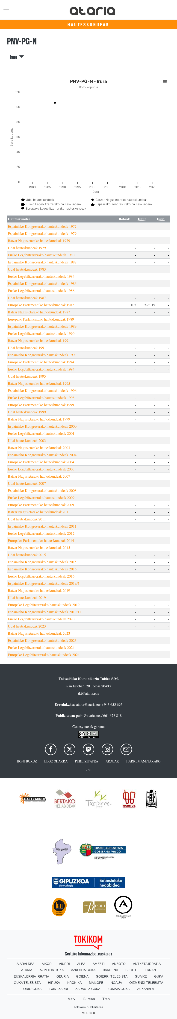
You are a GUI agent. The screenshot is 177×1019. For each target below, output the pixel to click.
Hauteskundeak (88, 24)
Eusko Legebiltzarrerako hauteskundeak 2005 (41, 469)
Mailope (96, 982)
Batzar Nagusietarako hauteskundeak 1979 (39, 240)
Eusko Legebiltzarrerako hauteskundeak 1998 (41, 397)
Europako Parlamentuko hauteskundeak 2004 (41, 461)
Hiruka (54, 982)
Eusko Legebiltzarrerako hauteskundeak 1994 (41, 369)
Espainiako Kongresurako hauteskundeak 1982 (42, 262)
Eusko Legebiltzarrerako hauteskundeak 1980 (41, 254)
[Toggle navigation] (6, 11)
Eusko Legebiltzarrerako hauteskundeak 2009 (41, 497)
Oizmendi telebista (146, 982)
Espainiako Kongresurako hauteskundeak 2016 (42, 568)
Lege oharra (56, 761)
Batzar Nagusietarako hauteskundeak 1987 (39, 311)
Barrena (110, 970)
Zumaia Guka (119, 989)
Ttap (106, 999)
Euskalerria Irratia (31, 976)
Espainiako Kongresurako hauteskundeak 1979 (42, 233)
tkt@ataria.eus (88, 693)
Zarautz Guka (87, 989)
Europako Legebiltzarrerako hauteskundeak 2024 (44, 654)
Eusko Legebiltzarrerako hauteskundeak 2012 (41, 533)
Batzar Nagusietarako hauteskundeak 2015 (39, 547)
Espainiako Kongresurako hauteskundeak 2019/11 (44, 611)
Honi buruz (27, 761)
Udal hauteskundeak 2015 (27, 554)
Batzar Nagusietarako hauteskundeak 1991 (39, 340)
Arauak (112, 761)
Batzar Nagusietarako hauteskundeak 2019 (39, 590)
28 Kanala (145, 989)
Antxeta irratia (147, 964)
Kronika (74, 982)
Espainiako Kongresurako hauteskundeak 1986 (42, 283)
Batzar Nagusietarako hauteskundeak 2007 (39, 476)
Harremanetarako (143, 761)
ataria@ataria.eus (88, 704)
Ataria (26, 970)
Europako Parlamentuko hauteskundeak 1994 (41, 361)
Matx (71, 999)
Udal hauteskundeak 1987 (27, 297)
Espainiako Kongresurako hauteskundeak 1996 (42, 390)
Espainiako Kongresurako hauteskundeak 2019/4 (43, 583)
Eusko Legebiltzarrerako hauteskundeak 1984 (41, 276)
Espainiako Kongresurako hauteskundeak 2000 (42, 426)
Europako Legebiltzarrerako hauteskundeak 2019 (44, 604)
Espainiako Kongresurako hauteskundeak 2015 (42, 561)
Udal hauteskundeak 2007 (27, 483)
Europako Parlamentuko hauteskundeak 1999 (41, 404)
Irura (14, 57)
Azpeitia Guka (52, 970)
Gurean (89, 999)
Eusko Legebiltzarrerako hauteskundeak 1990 (41, 333)
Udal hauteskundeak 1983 (27, 269)
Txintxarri (58, 989)
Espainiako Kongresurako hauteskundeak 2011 (42, 526)
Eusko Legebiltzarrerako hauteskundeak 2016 (41, 576)
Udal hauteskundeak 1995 (27, 376)
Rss (88, 770)
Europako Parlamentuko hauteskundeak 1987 (41, 304)
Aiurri (64, 964)
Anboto (119, 964)
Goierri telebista (111, 976)
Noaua (116, 982)
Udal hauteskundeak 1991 (27, 347)
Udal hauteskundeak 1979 (27, 247)
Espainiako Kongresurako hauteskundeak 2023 (42, 640)
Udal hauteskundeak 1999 (27, 411)
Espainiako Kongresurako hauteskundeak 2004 (42, 454)
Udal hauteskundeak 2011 (27, 519)
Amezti (99, 964)
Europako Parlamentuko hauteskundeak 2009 (41, 504)
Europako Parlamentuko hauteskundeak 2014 (41, 540)
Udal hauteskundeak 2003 (27, 440)
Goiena (82, 976)
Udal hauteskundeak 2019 (27, 597)
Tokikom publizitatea (88, 1007)
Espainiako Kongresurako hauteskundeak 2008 (42, 490)
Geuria (62, 976)
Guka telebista (27, 982)
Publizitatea (86, 761)
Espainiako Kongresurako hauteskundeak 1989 (42, 326)
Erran (150, 970)
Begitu (131, 970)
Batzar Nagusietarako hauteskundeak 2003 (39, 447)
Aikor (47, 964)
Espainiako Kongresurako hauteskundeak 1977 (42, 226)
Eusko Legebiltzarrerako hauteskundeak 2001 (41, 433)
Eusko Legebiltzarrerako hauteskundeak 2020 (41, 618)
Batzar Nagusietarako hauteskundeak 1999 (39, 419)
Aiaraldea (25, 964)
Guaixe (141, 976)
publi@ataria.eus (88, 715)
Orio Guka (32, 989)
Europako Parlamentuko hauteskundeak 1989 (41, 319)
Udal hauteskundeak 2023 (27, 626)
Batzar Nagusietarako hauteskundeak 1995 (39, 383)
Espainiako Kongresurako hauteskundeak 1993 (42, 354)
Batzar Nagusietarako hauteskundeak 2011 (39, 511)
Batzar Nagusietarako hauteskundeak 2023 (39, 633)
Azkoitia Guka (83, 970)
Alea (81, 964)
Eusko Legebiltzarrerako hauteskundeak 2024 (41, 647)
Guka (158, 976)
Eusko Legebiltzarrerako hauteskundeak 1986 (41, 290)
